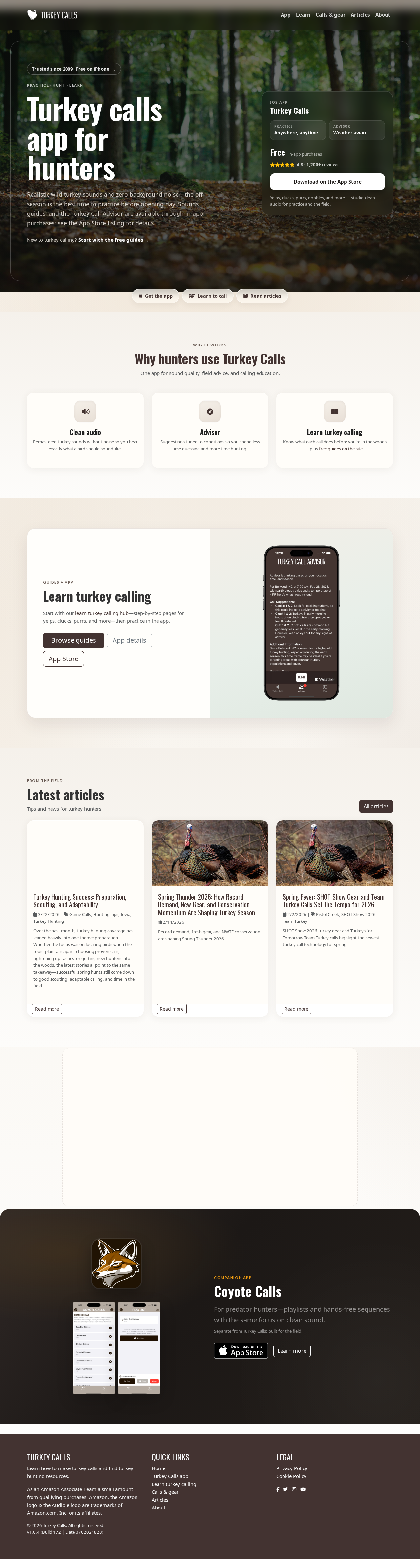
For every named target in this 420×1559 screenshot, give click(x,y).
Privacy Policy (291, 1468)
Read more (48, 1008)
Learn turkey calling (174, 1484)
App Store (63, 658)
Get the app (159, 296)
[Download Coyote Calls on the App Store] (241, 1351)
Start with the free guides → (113, 239)
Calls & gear (331, 14)
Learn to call (212, 296)
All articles (376, 806)
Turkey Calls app (170, 1476)
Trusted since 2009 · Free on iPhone (74, 68)
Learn (303, 14)
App (286, 14)
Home (158, 1468)
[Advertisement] (210, 1127)
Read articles (265, 296)
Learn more (294, 1350)
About (382, 14)
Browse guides (73, 640)
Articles (360, 14)
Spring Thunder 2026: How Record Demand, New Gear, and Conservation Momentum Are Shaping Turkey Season (206, 904)
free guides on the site (341, 449)
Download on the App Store (328, 182)
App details (129, 640)
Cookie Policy (291, 1476)
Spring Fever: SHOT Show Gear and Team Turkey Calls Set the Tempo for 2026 (334, 900)
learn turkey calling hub (102, 613)
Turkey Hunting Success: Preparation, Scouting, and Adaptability (79, 900)
